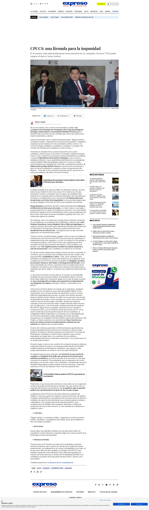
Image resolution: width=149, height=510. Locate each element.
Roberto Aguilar (40, 122)
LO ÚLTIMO (34, 11)
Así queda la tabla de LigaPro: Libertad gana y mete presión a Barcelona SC (98, 181)
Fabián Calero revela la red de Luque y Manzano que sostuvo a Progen (104, 232)
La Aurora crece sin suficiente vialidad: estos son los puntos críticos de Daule (98, 196)
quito (86, 11)
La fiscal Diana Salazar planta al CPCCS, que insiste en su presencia (64, 375)
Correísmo (46, 468)
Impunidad (68, 468)
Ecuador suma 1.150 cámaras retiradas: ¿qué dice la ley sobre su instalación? (97, 189)
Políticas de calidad (108, 492)
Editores (80, 492)
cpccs (39, 468)
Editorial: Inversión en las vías (84, 17)
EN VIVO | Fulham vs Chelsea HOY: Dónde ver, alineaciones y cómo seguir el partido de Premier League (105, 242)
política (43, 11)
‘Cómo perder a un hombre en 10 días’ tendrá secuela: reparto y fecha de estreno (98, 211)
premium (115, 11)
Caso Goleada (43, 17)
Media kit (92, 492)
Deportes (94, 11)
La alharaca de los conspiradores (60, 463)
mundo (107, 11)
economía (52, 11)
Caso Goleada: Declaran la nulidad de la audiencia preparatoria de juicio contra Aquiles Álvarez (104, 226)
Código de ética (40, 492)
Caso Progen (55, 17)
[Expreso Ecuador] (44, 486)
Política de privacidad (105, 500)
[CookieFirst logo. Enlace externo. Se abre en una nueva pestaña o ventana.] (2, 501)
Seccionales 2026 (67, 17)
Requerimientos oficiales (61, 492)
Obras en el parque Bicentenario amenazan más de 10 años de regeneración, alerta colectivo (105, 249)
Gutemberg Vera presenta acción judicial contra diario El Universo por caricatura (64, 181)
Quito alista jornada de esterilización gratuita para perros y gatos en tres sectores (105, 237)
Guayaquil (78, 11)
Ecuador (69, 11)
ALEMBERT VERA (57, 468)
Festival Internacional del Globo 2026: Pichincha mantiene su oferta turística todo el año (98, 204)
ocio (101, 11)
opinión (61, 11)
